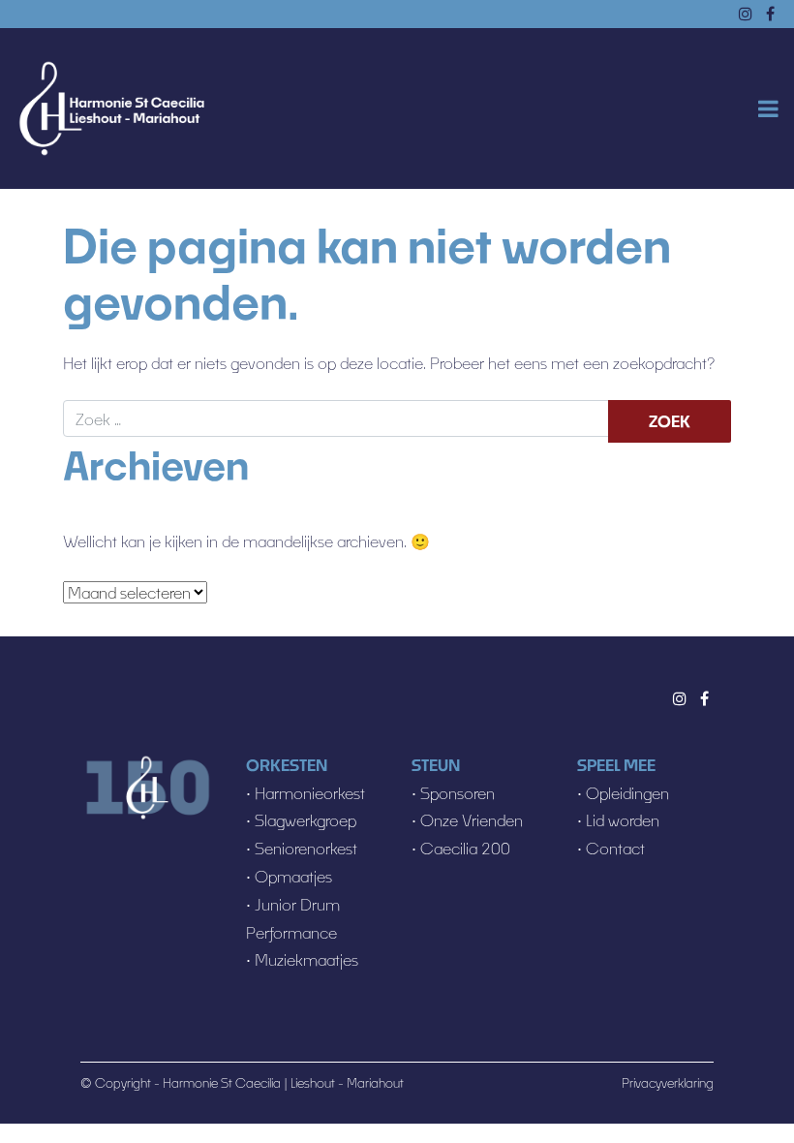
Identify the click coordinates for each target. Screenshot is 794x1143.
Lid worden (622, 820)
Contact (615, 848)
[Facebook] (704, 698)
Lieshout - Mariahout (347, 1083)
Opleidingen (627, 793)
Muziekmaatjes (304, 959)
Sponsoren (457, 793)
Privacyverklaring (668, 1083)
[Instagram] (679, 698)
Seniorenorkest (306, 848)
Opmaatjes (293, 876)
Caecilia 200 (465, 848)
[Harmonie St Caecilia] (111, 109)
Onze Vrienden (471, 820)
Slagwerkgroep (305, 820)
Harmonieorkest (310, 793)
